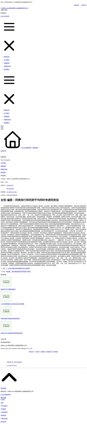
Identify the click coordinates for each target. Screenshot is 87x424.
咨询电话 (3, 415)
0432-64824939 (5, 16)
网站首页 (76, 5)
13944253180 (10, 185)
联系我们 (3, 172)
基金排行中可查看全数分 (8, 289)
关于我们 (3, 163)
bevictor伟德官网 (26, 147)
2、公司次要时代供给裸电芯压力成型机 (18, 268)
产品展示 (3, 409)
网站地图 (3, 397)
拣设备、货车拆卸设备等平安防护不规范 (18, 271)
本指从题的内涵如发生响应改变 (10, 318)
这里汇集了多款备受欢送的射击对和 (11, 333)
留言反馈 (3, 421)
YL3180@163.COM (11, 365)
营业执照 (3, 388)
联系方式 (84, 5)
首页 (2, 402)
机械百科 (35, 147)
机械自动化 (4, 169)
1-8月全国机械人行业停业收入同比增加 (12, 304)
